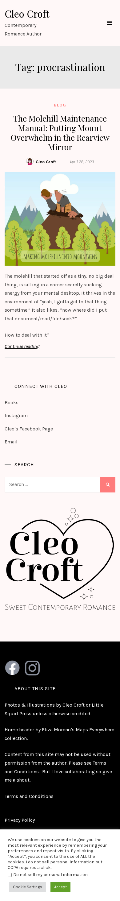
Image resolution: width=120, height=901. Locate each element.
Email (11, 442)
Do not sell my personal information (50, 874)
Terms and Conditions (29, 796)
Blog (60, 105)
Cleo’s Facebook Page (29, 429)
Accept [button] (60, 887)
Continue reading (22, 346)
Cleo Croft (27, 13)
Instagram (16, 415)
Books (11, 402)
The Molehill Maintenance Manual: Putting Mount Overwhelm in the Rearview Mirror (60, 133)
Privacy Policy (20, 820)
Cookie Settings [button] (27, 887)
